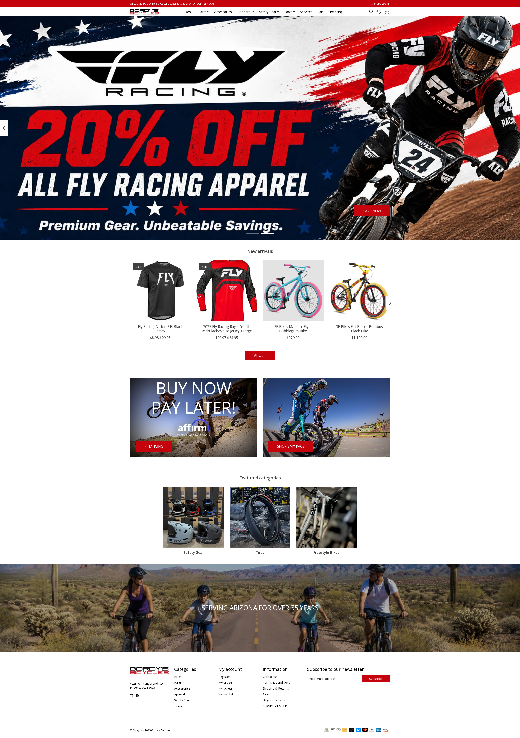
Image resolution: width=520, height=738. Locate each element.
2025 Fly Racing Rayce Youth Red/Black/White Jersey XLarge (227, 328)
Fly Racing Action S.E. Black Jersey (160, 328)
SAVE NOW (372, 210)
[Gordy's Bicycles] (144, 12)
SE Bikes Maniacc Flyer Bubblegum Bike (293, 328)
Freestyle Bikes (326, 552)
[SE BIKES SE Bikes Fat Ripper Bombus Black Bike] (359, 290)
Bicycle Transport (275, 700)
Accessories (182, 688)
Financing (335, 12)
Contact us (270, 676)
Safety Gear (194, 552)
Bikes (177, 676)
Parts (178, 682)
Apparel (179, 694)
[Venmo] (358, 730)
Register (224, 676)
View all (260, 355)
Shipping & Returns (276, 688)
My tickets (225, 688)
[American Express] (378, 730)
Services (306, 12)
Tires (260, 552)
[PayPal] (345, 730)
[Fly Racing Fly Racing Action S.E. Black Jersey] (160, 290)
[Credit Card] (326, 730)
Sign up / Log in (380, 3)
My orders (226, 682)
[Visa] (371, 730)
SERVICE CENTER (275, 706)
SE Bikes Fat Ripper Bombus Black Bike (359, 328)
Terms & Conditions (276, 682)
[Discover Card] (385, 730)
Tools (178, 706)
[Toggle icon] (371, 11)
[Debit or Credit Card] (351, 730)
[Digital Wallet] (336, 730)
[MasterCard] (365, 730)
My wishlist (226, 694)
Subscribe (375, 679)
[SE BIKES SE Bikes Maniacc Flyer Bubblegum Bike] (293, 290)
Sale (320, 12)
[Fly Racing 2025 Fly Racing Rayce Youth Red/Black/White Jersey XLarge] (226, 290)
